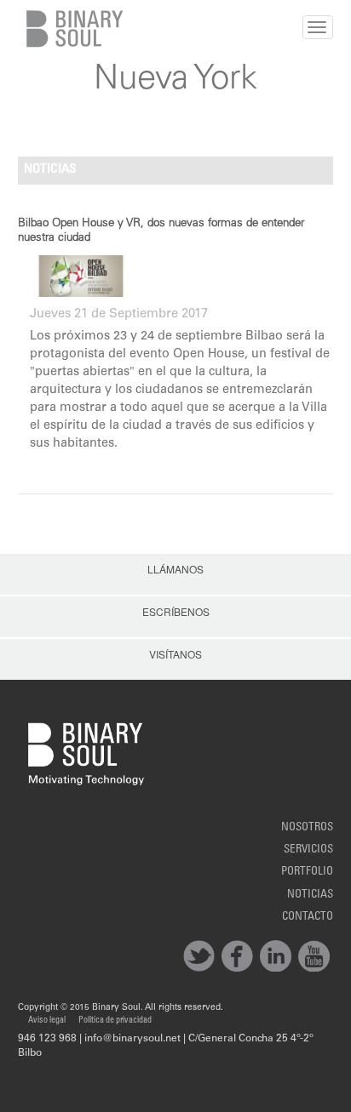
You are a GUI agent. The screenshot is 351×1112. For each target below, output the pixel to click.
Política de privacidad (115, 1021)
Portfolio (307, 872)
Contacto (307, 917)
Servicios (308, 850)
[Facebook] (237, 956)
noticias (310, 895)
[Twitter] (199, 956)
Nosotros (307, 828)
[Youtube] (314, 956)
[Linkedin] (275, 956)
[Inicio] (71, 29)
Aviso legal (47, 1021)
